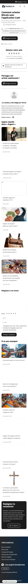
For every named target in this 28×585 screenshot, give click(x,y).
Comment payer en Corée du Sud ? (14, 360)
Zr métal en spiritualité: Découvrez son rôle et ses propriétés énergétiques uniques (13, 490)
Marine (24, 103)
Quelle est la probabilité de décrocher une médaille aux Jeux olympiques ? (11, 278)
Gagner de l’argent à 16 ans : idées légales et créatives (11, 437)
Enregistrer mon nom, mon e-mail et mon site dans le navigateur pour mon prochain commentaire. (14, 328)
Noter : (3, 314)
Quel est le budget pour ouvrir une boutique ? (10, 385)
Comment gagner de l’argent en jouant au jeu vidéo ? (12, 173)
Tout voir (5, 568)
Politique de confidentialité (9, 554)
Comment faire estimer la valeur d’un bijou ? (10, 463)
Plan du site (4, 549)
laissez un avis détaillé (16, 58)
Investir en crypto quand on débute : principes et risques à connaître (11, 145)
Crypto (10, 44)
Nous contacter (6, 547)
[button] (20, 6)
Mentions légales (6, 557)
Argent (6, 44)
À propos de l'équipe (7, 552)
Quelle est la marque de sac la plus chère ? (10, 251)
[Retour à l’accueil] (8, 6)
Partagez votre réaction (9, 581)
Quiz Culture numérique (8, 559)
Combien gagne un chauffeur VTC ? (9, 199)
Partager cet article (10, 38)
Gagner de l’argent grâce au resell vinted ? (10, 225)
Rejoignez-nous (22, 2)
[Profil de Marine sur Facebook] (13, 117)
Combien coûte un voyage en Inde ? (9, 411)
